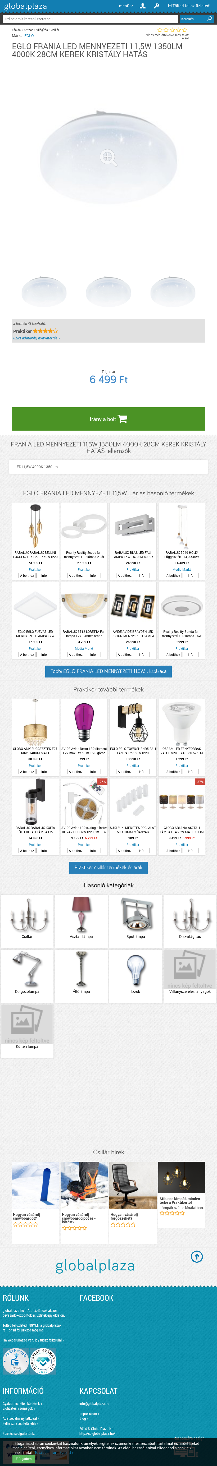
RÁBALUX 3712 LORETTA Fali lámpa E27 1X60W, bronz (84, 633)
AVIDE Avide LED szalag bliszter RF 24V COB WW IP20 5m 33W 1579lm (84, 830)
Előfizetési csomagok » (19, 1408)
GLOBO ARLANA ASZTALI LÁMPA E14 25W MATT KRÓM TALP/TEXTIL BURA (182, 830)
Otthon (28, 30)
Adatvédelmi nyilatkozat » (21, 1418)
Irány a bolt (103, 419)
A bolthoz (27, 575)
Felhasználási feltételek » (20, 1423)
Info (44, 575)
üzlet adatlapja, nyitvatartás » (36, 337)
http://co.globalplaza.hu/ (97, 1433)
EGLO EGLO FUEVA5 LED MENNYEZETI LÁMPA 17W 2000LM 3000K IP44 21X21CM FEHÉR (35, 633)
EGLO (29, 35)
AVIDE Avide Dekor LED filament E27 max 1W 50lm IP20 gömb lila (84, 750)
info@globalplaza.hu (94, 1403)
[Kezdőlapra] (24, 10)
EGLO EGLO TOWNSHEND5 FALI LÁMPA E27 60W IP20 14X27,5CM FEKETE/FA (133, 750)
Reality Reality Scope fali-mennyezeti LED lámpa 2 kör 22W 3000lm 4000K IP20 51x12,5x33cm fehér (84, 554)
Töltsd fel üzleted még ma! (25, 1330)
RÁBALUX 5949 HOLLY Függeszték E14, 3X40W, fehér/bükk (181, 554)
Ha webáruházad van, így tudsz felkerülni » (33, 1340)
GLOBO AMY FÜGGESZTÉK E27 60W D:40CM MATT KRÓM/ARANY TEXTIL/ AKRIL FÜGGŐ (35, 750)
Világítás (42, 30)
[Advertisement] (108, 1104)
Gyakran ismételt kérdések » (22, 1403)
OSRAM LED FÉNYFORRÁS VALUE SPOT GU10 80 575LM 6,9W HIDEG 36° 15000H (181, 750)
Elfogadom (23, 1458)
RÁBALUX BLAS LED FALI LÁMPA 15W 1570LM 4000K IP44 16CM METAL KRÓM (132, 554)
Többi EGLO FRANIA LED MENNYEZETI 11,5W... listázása (108, 671)
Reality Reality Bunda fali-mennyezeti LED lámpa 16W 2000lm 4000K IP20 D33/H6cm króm (181, 633)
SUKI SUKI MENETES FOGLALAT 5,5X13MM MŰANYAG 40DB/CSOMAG (133, 830)
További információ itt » (54, 1452)
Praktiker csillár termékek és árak (108, 867)
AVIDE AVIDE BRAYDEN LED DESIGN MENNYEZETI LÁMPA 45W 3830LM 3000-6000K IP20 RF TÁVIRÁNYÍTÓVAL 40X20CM (133, 633)
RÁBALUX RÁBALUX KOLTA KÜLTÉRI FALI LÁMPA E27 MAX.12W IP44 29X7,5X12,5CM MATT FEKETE (35, 830)
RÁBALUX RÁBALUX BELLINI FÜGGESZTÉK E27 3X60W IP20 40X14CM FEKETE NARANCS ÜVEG (35, 554)
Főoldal (16, 30)
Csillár (55, 30)
